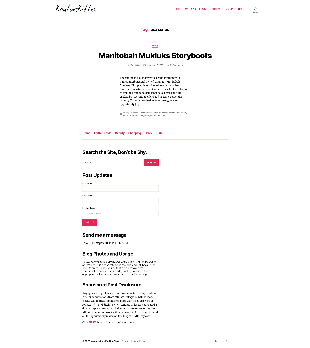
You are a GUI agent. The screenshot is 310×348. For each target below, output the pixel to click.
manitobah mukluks (149, 112)
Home (178, 9)
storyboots (144, 115)
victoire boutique (157, 115)
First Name (87, 195)
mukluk (172, 112)
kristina (136, 65)
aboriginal (127, 112)
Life (240, 9)
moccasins (163, 112)
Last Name (87, 183)
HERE (92, 322)
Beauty (202, 9)
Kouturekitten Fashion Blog (105, 341)
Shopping (216, 9)
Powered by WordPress (133, 341)
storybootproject (131, 115)
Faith (186, 9)
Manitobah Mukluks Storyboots (155, 55)
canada (136, 112)
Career (229, 9)
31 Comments (176, 65)
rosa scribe (181, 112)
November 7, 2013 (155, 65)
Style (193, 9)
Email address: (88, 208)
